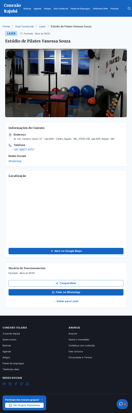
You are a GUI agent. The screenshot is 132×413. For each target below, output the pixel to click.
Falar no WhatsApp (68, 292)
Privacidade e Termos (80, 357)
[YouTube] (4, 384)
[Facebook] (15, 384)
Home (6, 26)
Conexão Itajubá (11, 333)
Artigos (6, 357)
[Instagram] (10, 384)
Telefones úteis (11, 369)
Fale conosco (76, 351)
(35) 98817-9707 (24, 149)
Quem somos (9, 339)
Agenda (7, 351)
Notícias (7, 345)
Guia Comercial (24, 26)
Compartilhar (68, 283)
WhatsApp (15, 161)
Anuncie (73, 333)
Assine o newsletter (79, 339)
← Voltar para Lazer (66, 301)
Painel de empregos (13, 363)
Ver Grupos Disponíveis (26, 405)
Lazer (42, 26)
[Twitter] (21, 384)
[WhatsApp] (27, 384)
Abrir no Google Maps (68, 251)
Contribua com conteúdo (82, 345)
